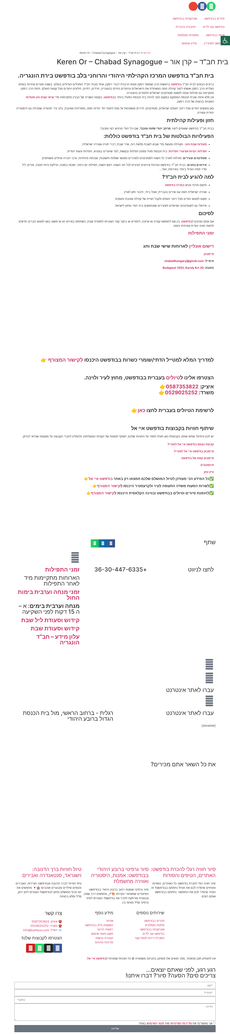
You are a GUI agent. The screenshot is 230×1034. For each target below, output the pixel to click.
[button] (111, 543)
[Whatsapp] (211, 6)
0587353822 (182, 387)
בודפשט (176, 84)
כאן (141, 410)
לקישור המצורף (65, 360)
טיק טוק (209, 472)
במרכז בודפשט (174, 185)
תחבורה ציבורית (186, 27)
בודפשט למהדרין (214, 43)
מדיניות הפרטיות (181, 1023)
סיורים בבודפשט (214, 18)
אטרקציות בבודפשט (185, 18)
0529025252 (181, 392)
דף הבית (145, 52)
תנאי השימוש (155, 1023)
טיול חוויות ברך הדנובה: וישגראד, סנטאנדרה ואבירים (51, 872)
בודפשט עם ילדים (214, 27)
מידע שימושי (189, 43)
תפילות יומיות (198, 151)
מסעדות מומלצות (188, 35)
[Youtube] (30, 948)
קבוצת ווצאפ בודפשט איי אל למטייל (191, 444)
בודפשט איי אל (101, 479)
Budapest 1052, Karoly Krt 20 (183, 267)
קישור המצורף (108, 486)
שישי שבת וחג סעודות (40, 97)
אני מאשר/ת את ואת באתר (175, 1023)
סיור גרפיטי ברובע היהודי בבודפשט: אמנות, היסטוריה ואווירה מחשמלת (120, 875)
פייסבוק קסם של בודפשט (197, 458)
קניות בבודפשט (215, 35)
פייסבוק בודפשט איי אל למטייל (194, 451)
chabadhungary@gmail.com (184, 261)
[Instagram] (48, 948)
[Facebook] (202, 6)
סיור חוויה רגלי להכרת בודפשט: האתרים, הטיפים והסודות (183, 872)
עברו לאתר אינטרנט (190, 689)
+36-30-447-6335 (120, 569)
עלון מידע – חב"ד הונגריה (58, 639)
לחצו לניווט (201, 569)
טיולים (173, 378)
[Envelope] (193, 6)
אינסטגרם (207, 465)
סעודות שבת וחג (196, 144)
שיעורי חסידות (178, 151)
